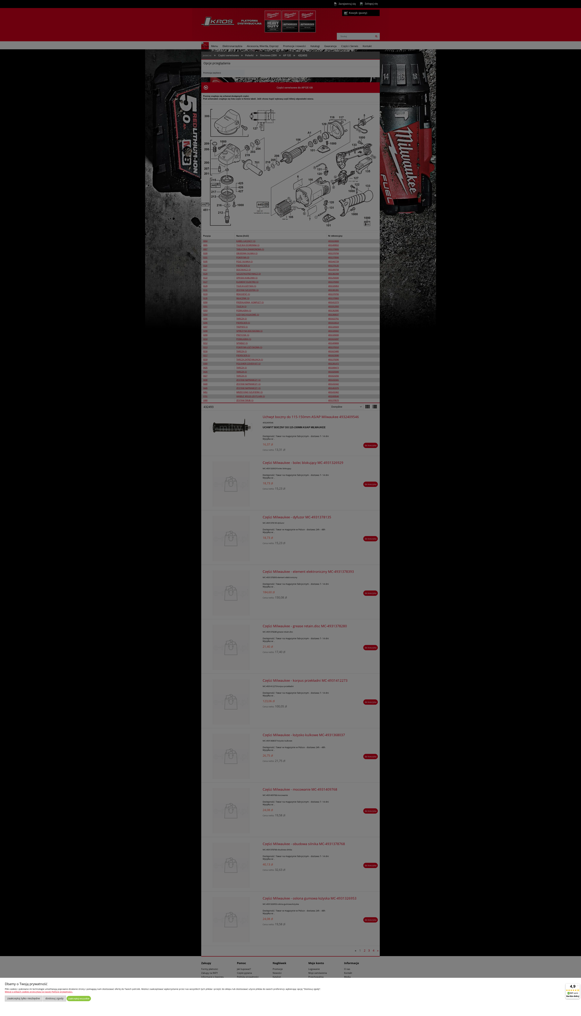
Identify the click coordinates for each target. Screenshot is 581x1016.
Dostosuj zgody (54, 998)
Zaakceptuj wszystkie (78, 998)
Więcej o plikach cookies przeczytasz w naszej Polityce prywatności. (39, 991)
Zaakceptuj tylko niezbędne (23, 998)
